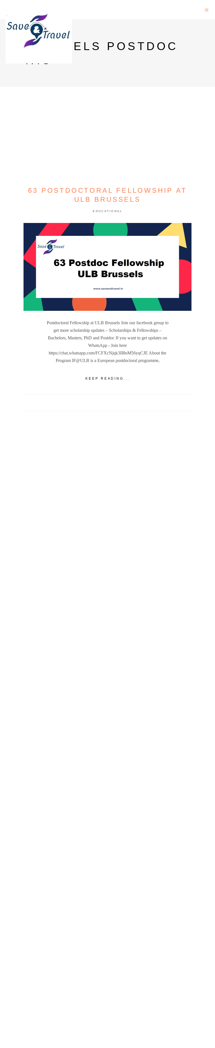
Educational (108, 211)
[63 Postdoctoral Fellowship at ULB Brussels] (107, 267)
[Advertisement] (107, 626)
